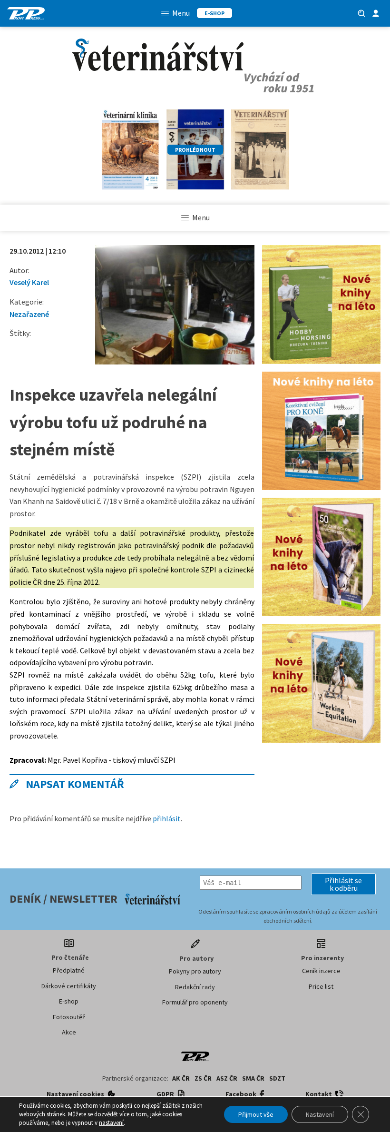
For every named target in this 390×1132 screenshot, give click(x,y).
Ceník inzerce (321, 970)
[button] (343, 884)
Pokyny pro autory (195, 971)
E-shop (68, 1001)
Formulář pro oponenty (195, 1002)
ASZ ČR (226, 1078)
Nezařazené (29, 314)
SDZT (277, 1078)
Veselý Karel (29, 282)
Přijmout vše (255, 1114)
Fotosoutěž (69, 1017)
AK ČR (181, 1078)
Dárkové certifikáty (68, 986)
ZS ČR (203, 1078)
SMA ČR (253, 1078)
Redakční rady (195, 987)
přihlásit (167, 818)
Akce (69, 1032)
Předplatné (69, 970)
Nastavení (320, 1114)
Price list (321, 986)
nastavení (111, 1123)
